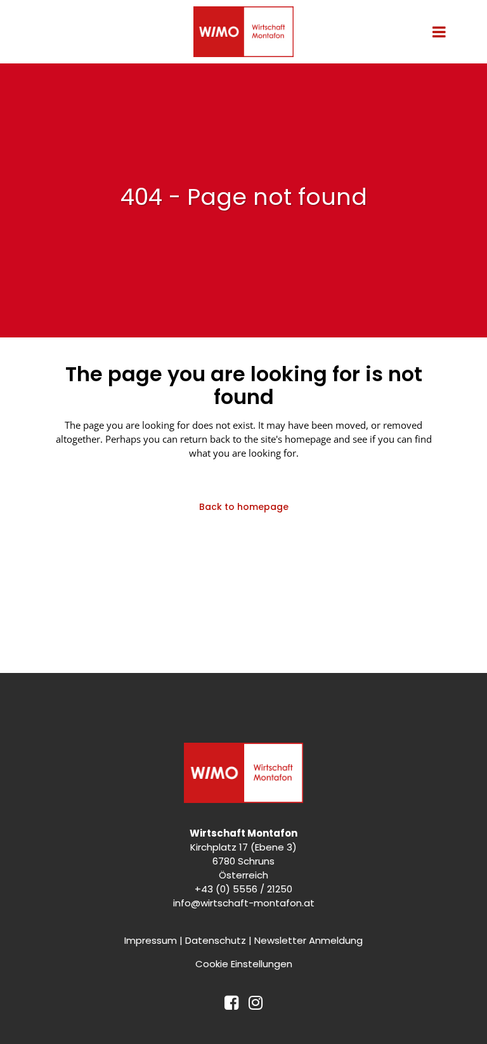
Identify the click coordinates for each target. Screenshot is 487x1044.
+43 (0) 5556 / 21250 (243, 889)
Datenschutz (215, 940)
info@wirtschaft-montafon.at (244, 903)
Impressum (150, 940)
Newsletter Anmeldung (308, 940)
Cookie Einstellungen (243, 963)
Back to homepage (244, 506)
